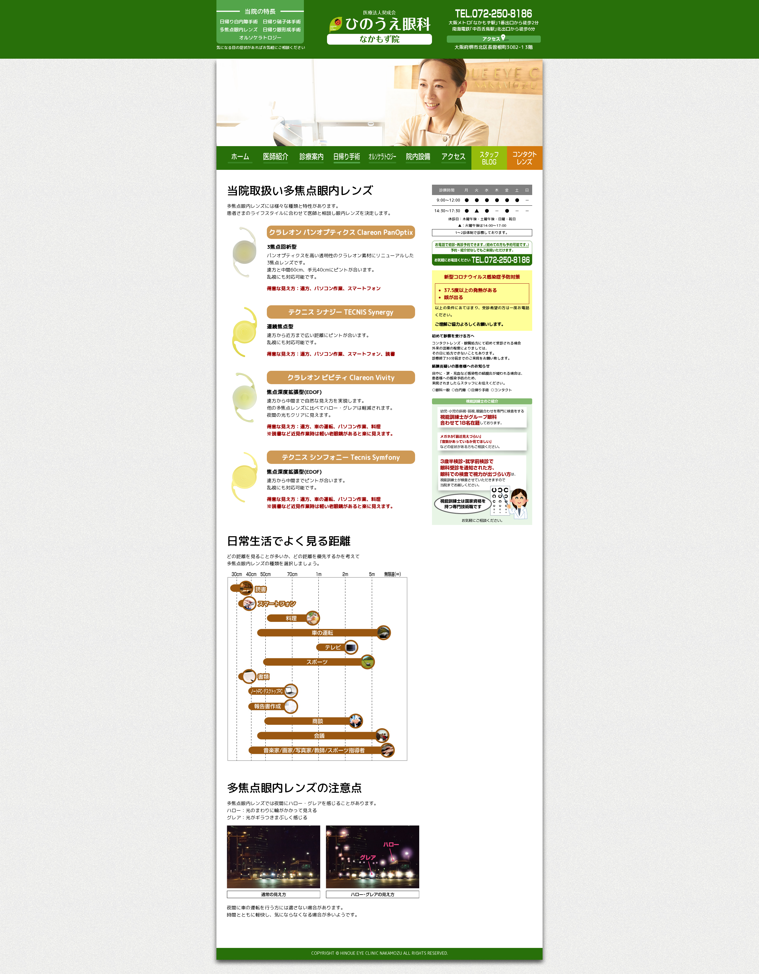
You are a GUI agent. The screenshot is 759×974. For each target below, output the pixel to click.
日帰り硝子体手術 (282, 21)
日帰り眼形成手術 (282, 29)
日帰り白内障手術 (239, 21)
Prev (224, 102)
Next (535, 102)
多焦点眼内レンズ (239, 29)
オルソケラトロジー (260, 37)
